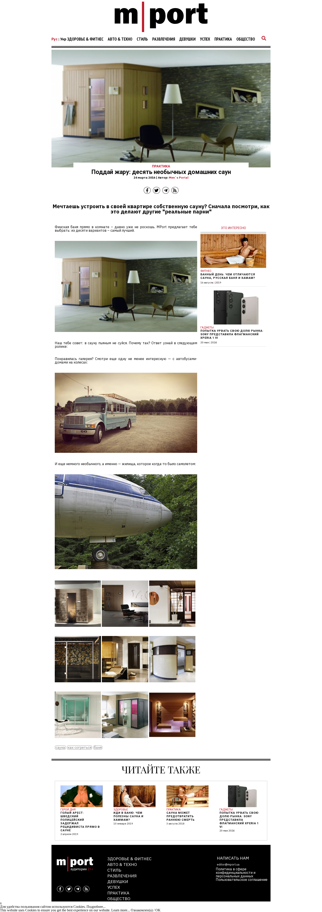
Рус (54, 39)
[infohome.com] (78, 630)
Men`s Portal (178, 177)
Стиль (142, 39)
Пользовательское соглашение (241, 879)
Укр (63, 39)
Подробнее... (96, 906)
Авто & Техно (120, 39)
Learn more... (120, 910)
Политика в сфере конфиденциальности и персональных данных (235, 872)
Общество (245, 39)
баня (98, 747)
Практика (223, 39)
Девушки (187, 39)
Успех (205, 39)
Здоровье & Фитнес (85, 39)
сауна (60, 747)
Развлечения (163, 39)
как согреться (79, 747)
